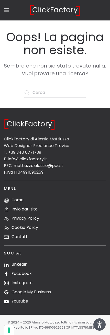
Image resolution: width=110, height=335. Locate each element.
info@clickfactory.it (27, 159)
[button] (6, 10)
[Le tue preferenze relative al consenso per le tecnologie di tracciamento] (9, 330)
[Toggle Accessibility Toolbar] (99, 324)
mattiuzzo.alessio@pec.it (38, 166)
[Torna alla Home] (55, 10)
